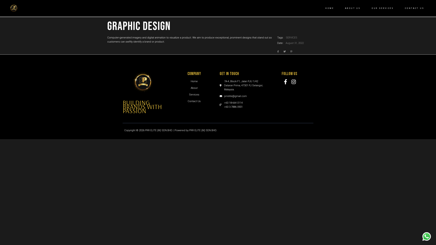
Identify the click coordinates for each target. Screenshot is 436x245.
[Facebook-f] (285, 81)
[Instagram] (293, 81)
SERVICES (291, 37)
